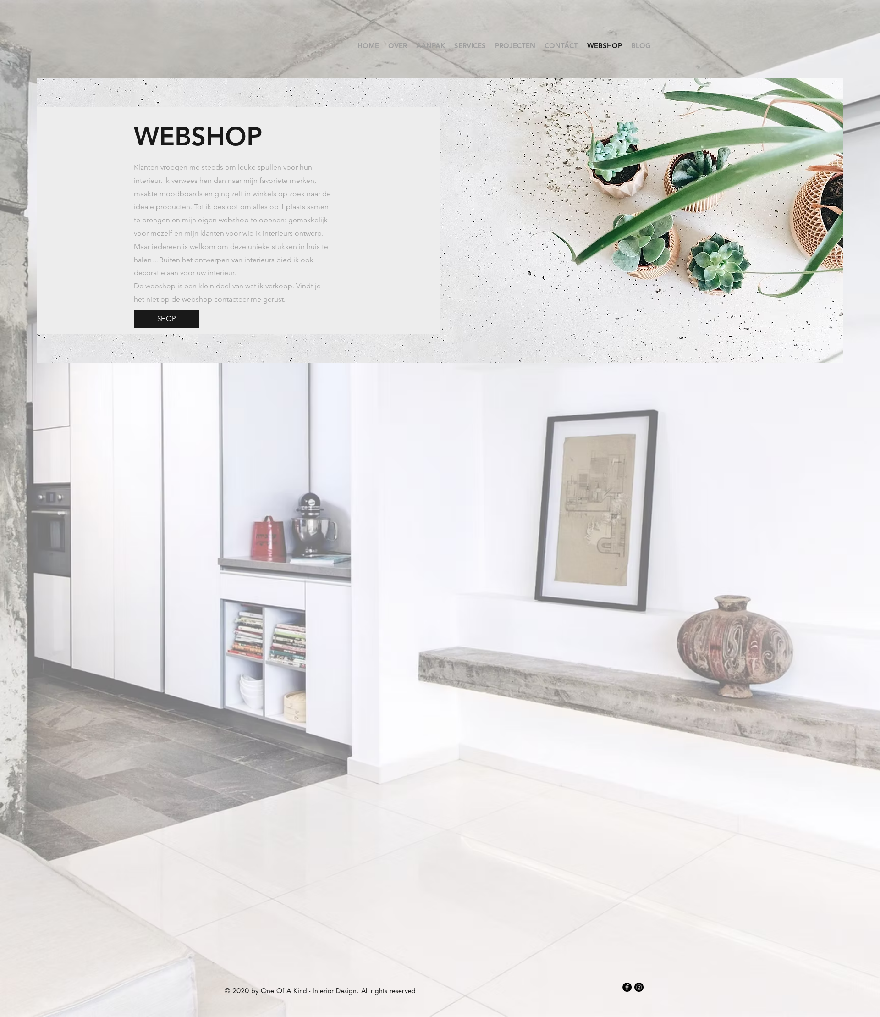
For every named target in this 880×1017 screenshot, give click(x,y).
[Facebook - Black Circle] (627, 987)
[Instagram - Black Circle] (639, 987)
